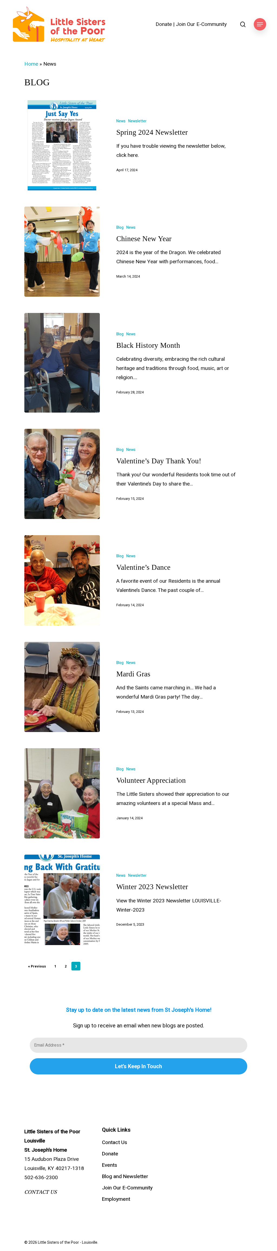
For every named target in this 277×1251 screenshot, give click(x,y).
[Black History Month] (62, 362)
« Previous (37, 966)
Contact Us (114, 1142)
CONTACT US (40, 1192)
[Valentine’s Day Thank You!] (62, 474)
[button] (260, 24)
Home (31, 64)
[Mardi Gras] (62, 687)
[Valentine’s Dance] (62, 580)
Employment (116, 1199)
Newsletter (137, 121)
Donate (164, 24)
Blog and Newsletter (125, 1176)
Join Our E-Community (201, 24)
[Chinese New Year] (62, 252)
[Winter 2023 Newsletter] (62, 900)
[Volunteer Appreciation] (62, 793)
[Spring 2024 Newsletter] (62, 145)
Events (109, 1165)
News (121, 121)
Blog (120, 227)
